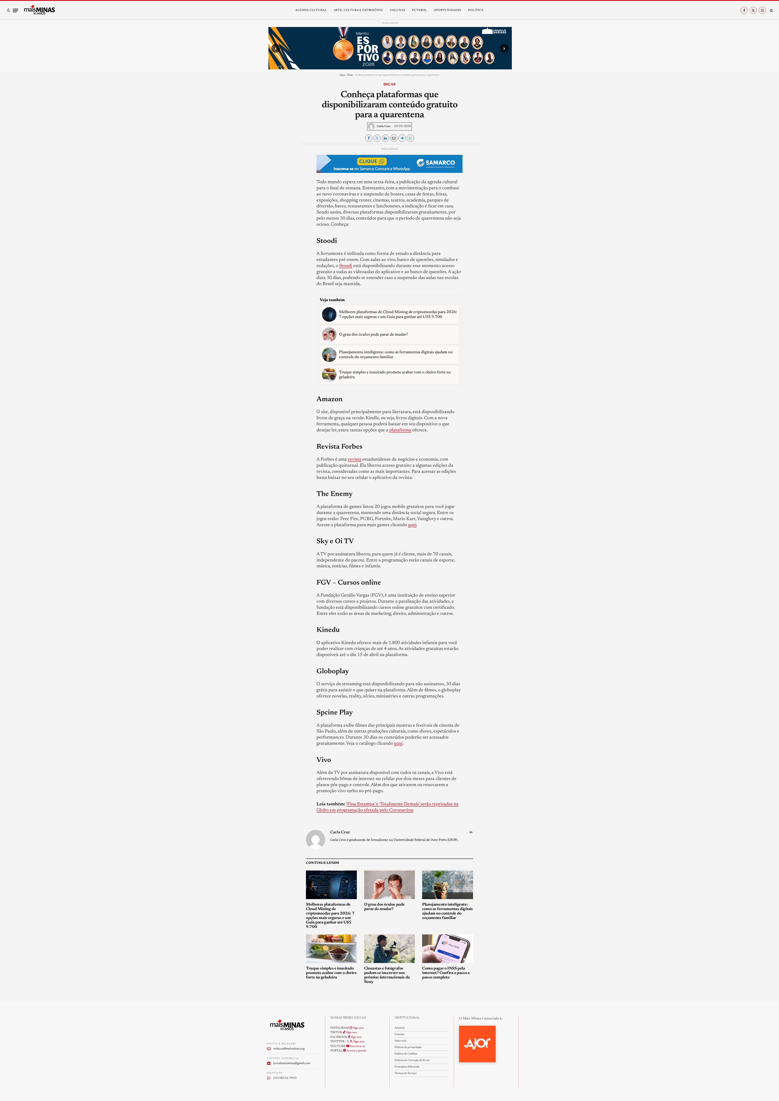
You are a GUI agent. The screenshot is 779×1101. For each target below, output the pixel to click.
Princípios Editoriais (407, 1066)
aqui (412, 525)
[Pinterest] (273, 188)
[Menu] (15, 10)
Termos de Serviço (405, 1073)
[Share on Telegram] (402, 138)
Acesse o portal (356, 1050)
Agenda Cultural (311, 10)
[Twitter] (273, 169)
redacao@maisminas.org (288, 1048)
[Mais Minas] (39, 10)
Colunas (397, 10)
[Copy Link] (273, 207)
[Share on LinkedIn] (385, 138)
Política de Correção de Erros (412, 1060)
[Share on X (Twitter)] (377, 138)
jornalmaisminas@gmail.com (291, 1063)
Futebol (419, 10)
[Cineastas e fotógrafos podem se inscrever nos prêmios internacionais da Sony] (389, 948)
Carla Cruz (383, 126)
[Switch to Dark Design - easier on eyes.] (8, 10)
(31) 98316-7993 (285, 1078)
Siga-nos (358, 1028)
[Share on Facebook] (368, 138)
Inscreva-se (357, 1046)
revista (354, 459)
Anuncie (400, 1028)
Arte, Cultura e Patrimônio (358, 10)
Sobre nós (400, 1041)
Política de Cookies (406, 1054)
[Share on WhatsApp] (410, 138)
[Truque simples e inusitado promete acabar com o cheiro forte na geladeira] (331, 948)
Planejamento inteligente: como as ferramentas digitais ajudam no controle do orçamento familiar (447, 911)
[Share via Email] (393, 138)
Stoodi (345, 266)
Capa (342, 74)
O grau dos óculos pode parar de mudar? (384, 907)
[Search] (771, 10)
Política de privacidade (408, 1047)
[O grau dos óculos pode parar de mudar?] (389, 884)
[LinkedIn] (273, 179)
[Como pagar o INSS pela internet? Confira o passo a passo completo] (447, 948)
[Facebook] (273, 160)
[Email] (273, 197)
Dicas (350, 74)
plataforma (399, 430)
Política (476, 10)
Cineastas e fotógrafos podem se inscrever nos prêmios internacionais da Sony (387, 975)
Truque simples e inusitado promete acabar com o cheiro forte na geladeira (331, 972)
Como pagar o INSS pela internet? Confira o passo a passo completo (445, 972)
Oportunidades (447, 10)
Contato (399, 1034)
